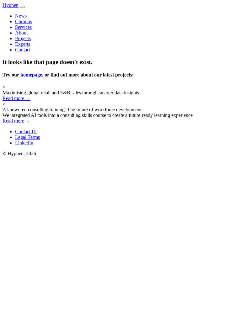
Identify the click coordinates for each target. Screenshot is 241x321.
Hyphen (11, 5)
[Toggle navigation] (22, 7)
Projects (23, 38)
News (21, 15)
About (21, 32)
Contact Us (26, 131)
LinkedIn (24, 142)
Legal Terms (27, 137)
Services (23, 27)
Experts (22, 44)
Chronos (23, 21)
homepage (31, 74)
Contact (22, 49)
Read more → (16, 98)
